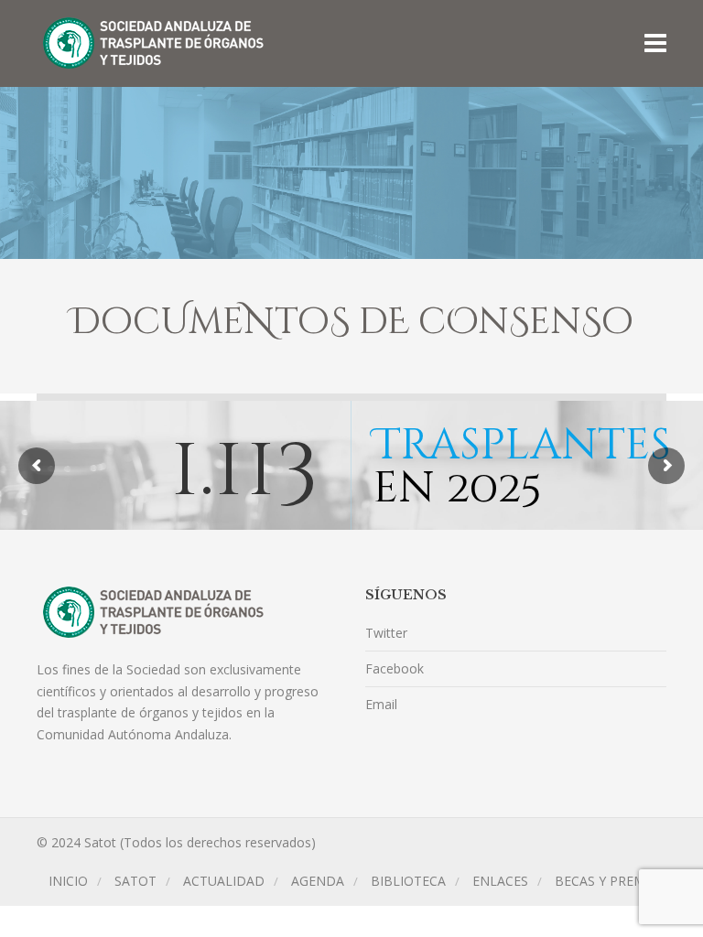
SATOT (135, 880)
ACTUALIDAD (224, 880)
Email (381, 704)
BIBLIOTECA (408, 880)
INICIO (68, 880)
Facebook (394, 668)
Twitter (386, 632)
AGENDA (317, 880)
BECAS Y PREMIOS (610, 880)
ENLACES (500, 880)
